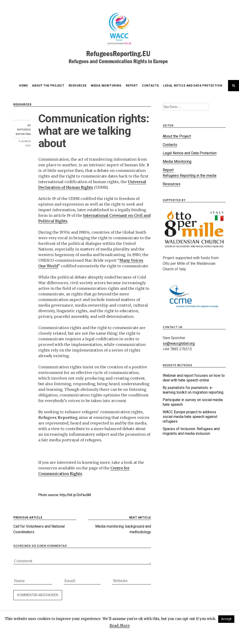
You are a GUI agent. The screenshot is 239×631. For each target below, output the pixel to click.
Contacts (150, 85)
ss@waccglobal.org (179, 343)
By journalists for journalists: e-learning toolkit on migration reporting (193, 390)
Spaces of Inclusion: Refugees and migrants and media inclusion (191, 431)
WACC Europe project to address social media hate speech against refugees (190, 417)
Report (132, 85)
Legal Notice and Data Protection (192, 85)
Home (23, 85)
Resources (78, 85)
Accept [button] (226, 619)
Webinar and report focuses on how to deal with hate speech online (194, 377)
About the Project (48, 85)
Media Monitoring (106, 85)
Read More (119, 625)
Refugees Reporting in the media (189, 175)
